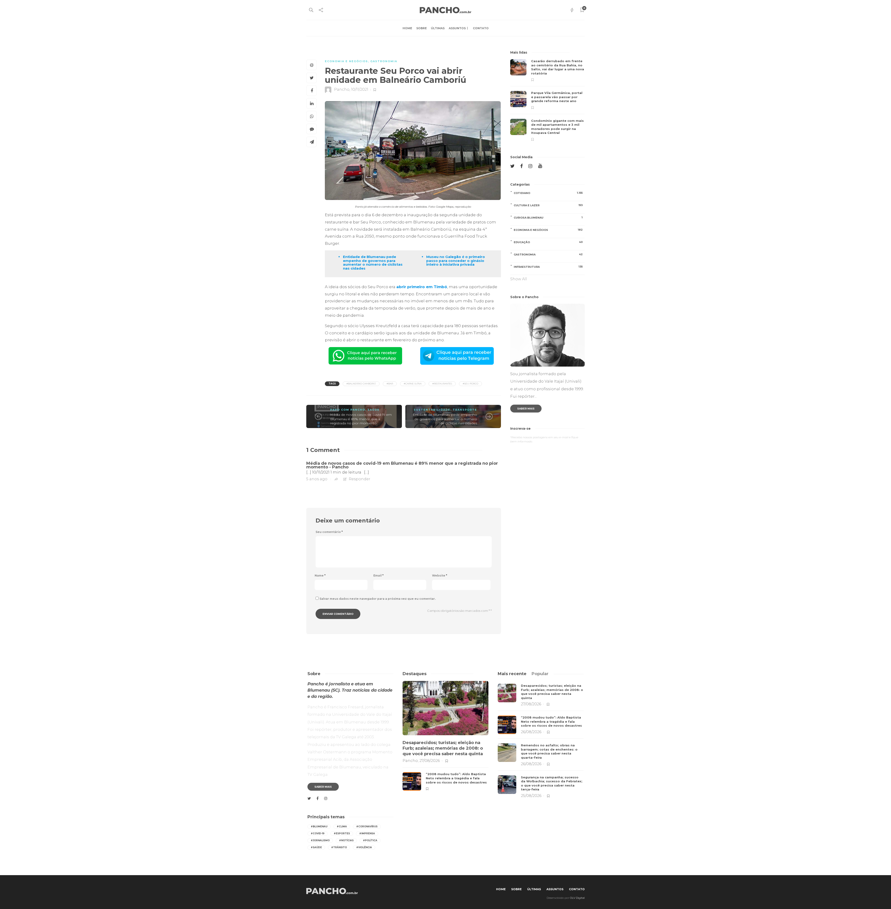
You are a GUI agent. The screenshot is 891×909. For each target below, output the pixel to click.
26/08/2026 (531, 732)
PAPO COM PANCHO (347, 409)
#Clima (342, 826)
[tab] (512, 673)
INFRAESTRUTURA (548, 266)
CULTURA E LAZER (548, 205)
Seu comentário (329, 532)
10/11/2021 (359, 89)
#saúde (316, 847)
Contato (481, 28)
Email (378, 575)
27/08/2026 (430, 760)
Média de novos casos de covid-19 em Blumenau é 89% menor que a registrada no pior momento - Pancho (402, 465)
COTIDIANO (548, 193)
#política (370, 840)
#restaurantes (442, 383)
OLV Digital (577, 897)
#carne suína (413, 383)
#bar (390, 383)
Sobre (421, 28)
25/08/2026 (531, 795)
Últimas (438, 28)
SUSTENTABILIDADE (432, 409)
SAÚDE (374, 409)
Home (407, 28)
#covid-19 (317, 833)
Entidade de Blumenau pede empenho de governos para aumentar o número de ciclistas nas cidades (445, 419)
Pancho (341, 89)
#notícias (346, 840)
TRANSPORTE (465, 409)
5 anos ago (316, 479)
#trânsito (339, 847)
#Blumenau (319, 826)
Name (320, 575)
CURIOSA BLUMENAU (548, 217)
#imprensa (367, 833)
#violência (364, 847)
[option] (547, 100)
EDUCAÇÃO (548, 242)
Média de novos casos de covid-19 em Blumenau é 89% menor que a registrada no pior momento (361, 419)
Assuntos (457, 28)
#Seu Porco (470, 383)
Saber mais (526, 408)
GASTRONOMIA (383, 61)
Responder (359, 479)
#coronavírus (367, 826)
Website (439, 575)
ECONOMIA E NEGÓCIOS (346, 61)
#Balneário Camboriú (361, 383)
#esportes (342, 833)
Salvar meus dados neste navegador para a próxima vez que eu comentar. (378, 598)
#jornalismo (320, 840)
